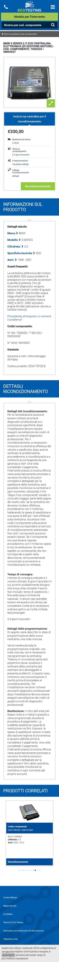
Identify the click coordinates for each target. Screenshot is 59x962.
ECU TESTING (29, 9)
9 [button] (37, 870)
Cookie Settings (10, 897)
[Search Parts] (53, 25)
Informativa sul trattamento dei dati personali (23, 931)
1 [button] (19, 870)
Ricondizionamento (38, 186)
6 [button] (30, 870)
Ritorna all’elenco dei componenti (20, 34)
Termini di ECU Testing (13, 922)
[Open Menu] (52, 7)
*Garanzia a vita (10, 939)
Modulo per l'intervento (29, 16)
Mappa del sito (9, 906)
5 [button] (28, 870)
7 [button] (32, 870)
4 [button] (26, 870)
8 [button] (35, 870)
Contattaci (8, 914)
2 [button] (21, 870)
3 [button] (23, 870)
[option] (29, 833)
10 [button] (39, 870)
